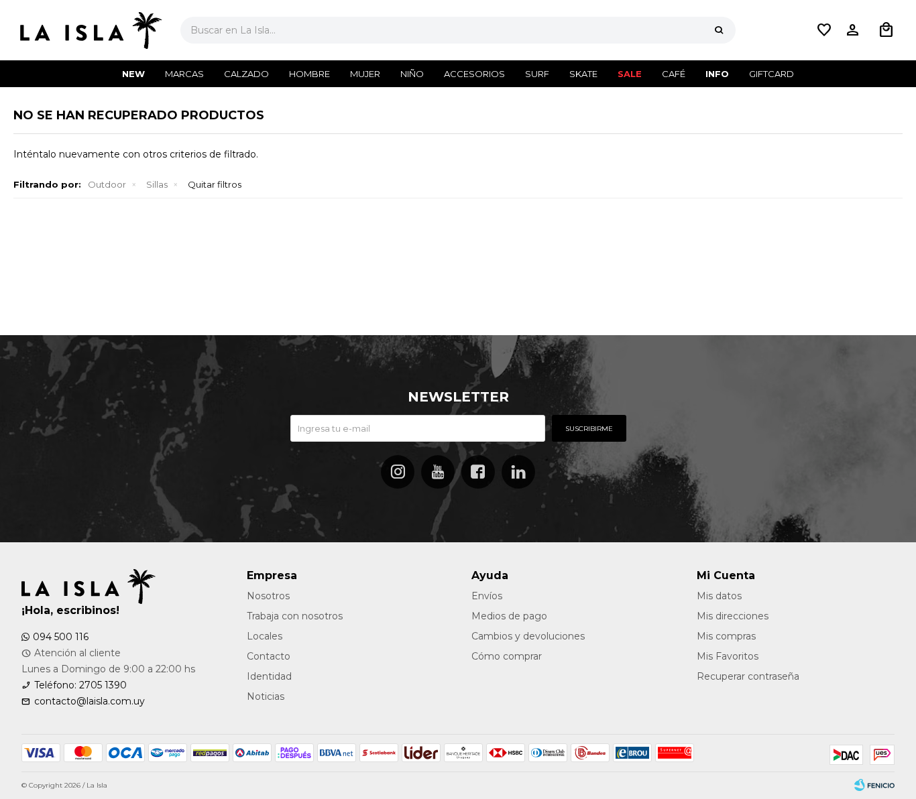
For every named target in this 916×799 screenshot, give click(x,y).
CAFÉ (673, 73)
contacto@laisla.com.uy (89, 701)
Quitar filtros (214, 184)
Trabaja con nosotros (295, 616)
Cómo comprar (506, 656)
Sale (630, 73)
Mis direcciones (732, 616)
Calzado (246, 73)
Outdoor (107, 184)
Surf (537, 73)
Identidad (269, 676)
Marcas (184, 73)
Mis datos (719, 596)
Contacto (268, 656)
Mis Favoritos (727, 656)
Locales (264, 636)
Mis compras (726, 636)
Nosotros (268, 596)
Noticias (265, 696)
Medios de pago (509, 616)
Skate (583, 73)
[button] (719, 30)
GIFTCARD (771, 73)
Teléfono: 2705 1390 (80, 685)
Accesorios (474, 73)
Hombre (309, 73)
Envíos (486, 596)
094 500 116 (61, 637)
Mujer (365, 73)
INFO (717, 73)
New (133, 73)
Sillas (157, 184)
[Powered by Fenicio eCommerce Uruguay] (874, 785)
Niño (412, 73)
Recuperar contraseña (748, 676)
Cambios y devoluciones (528, 636)
